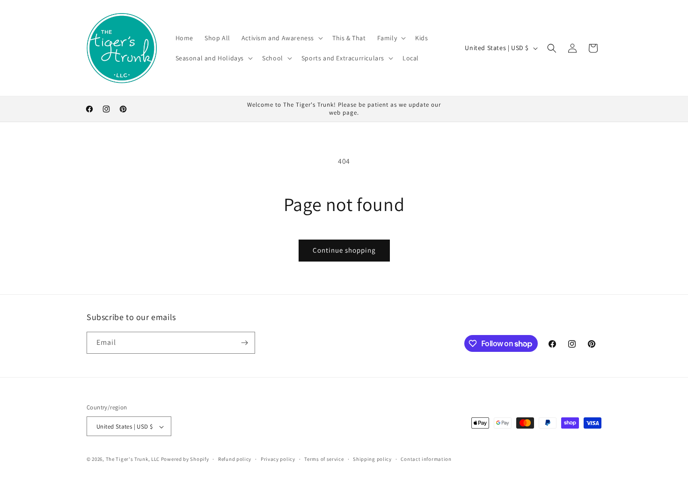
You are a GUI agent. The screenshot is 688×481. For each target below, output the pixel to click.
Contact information (426, 459)
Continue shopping (344, 250)
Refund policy (234, 459)
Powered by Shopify (185, 459)
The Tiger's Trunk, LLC (133, 459)
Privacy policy (278, 459)
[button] (281, 38)
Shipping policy (372, 459)
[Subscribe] (244, 343)
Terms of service (324, 459)
